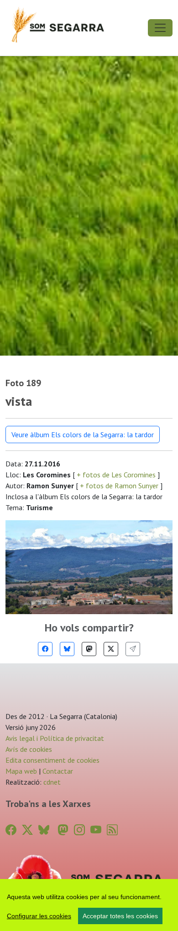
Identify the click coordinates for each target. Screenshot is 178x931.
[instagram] (79, 830)
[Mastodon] (89, 649)
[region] (89, 905)
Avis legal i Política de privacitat (54, 738)
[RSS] (112, 830)
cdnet (51, 781)
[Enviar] (133, 649)
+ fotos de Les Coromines (116, 474)
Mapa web (21, 771)
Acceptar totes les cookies (120, 916)
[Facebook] (45, 649)
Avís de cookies (28, 749)
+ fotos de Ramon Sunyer (119, 485)
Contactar (57, 771)
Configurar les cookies (39, 916)
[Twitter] (111, 649)
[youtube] (95, 830)
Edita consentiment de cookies (52, 760)
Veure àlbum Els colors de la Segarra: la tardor (82, 434)
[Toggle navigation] (160, 27)
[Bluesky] (67, 649)
